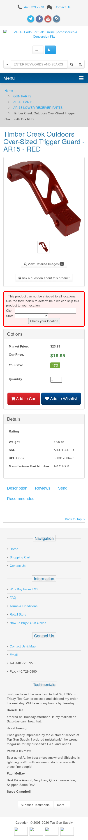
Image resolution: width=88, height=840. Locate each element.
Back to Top (74, 519)
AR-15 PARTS (23, 102)
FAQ (13, 597)
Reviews (42, 488)
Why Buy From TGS (24, 589)
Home (9, 90)
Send (62, 488)
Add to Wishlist (63, 398)
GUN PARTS (22, 96)
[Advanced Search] (80, 64)
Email (14, 655)
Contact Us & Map (23, 646)
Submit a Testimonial (35, 805)
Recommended (21, 498)
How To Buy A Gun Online (28, 623)
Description (17, 488)
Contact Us (62, 7)
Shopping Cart (20, 557)
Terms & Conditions (23, 606)
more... (62, 805)
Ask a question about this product (45, 278)
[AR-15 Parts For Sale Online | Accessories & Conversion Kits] (44, 34)
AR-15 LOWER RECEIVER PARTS (38, 107)
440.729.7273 (34, 7)
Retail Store (18, 614)
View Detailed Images (45, 264)
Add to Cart (26, 398)
